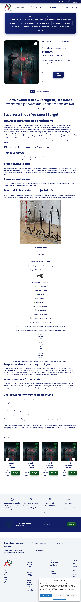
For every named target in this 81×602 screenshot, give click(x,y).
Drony (55, 26)
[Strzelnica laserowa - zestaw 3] (31, 451)
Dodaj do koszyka (58, 74)
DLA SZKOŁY (53, 7)
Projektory (52, 19)
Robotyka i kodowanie (53, 574)
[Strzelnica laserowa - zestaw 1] (69, 451)
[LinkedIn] (65, 1)
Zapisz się (72, 524)
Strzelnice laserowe (28, 23)
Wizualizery (40, 19)
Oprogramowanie (17, 19)
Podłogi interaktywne (37, 16)
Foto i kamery (29, 569)
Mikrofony (41, 30)
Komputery (68, 23)
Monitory (37, 26)
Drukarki (16, 26)
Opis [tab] (32, 91)
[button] (78, 580)
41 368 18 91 (74, 2)
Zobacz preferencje (72, 595)
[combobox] (22, 7)
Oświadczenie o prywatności (59, 599)
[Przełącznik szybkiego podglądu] (17, 447)
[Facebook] (59, 1)
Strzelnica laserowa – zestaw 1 (69, 465)
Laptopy (57, 23)
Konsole (46, 26)
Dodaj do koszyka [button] (15, 473)
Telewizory (27, 26)
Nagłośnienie (53, 560)
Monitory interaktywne (20, 16)
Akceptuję (46, 595)
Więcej (66, 7)
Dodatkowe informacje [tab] (43, 91)
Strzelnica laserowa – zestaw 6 (50, 465)
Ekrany (29, 566)
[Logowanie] (73, 7)
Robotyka (30, 19)
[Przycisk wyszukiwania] (32, 7)
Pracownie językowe (65, 19)
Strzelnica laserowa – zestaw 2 (12, 465)
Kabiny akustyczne (44, 23)
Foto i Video (65, 26)
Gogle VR (67, 16)
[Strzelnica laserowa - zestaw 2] (12, 451)
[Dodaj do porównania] (17, 444)
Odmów (58, 595)
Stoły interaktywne (53, 16)
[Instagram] (62, 1)
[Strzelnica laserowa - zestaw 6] (50, 451)
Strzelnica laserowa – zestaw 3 (31, 465)
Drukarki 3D (15, 23)
